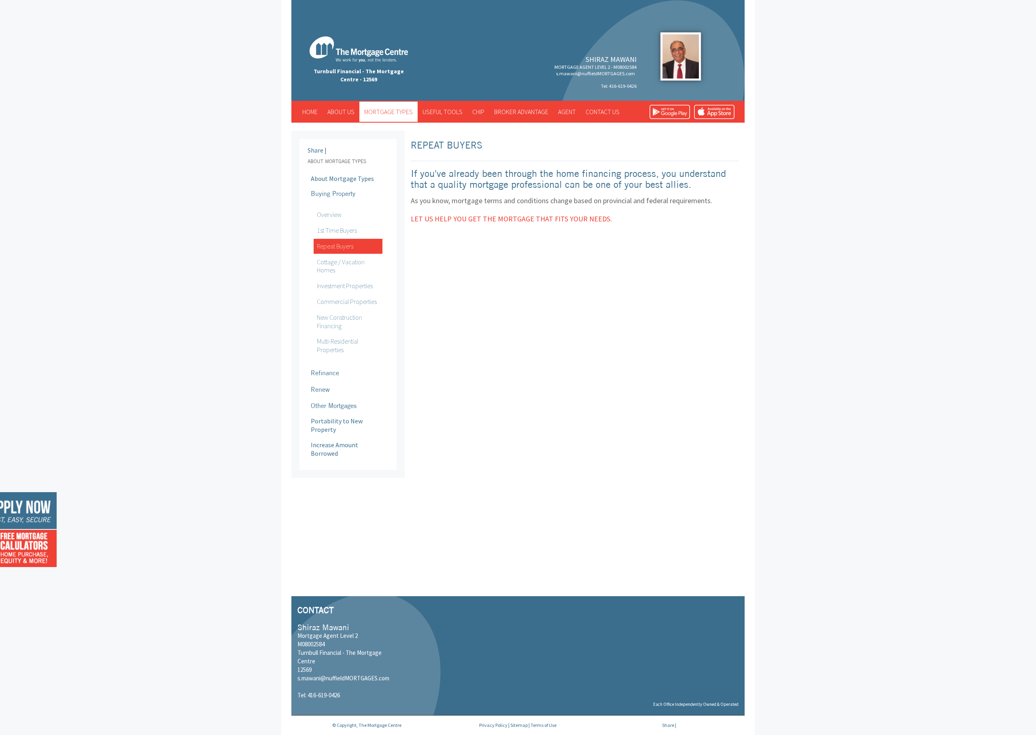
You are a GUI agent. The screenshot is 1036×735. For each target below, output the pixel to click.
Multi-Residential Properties (337, 345)
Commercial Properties (347, 301)
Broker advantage (521, 112)
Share (315, 150)
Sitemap (519, 725)
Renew (320, 389)
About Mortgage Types (342, 178)
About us (341, 112)
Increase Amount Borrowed (334, 449)
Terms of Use (543, 725)
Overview (329, 214)
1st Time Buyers (337, 230)
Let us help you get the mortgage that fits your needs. (511, 218)
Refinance (325, 373)
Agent (567, 112)
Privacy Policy (493, 725)
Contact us (603, 112)
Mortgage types (388, 112)
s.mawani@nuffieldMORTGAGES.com (595, 73)
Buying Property (333, 193)
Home (310, 112)
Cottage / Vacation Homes (341, 266)
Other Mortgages (334, 405)
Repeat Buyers (335, 246)
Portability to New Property (337, 425)
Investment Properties (345, 286)
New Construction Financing (339, 321)
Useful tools (442, 112)
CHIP (478, 112)
